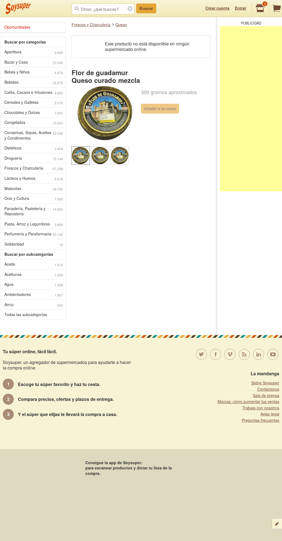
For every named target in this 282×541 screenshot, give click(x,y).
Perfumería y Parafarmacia (33, 234)
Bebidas (33, 82)
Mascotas (33, 188)
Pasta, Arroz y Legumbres (33, 224)
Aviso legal (270, 414)
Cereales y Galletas (33, 102)
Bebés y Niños (33, 72)
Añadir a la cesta (160, 108)
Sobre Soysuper (265, 382)
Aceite (33, 264)
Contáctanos (268, 389)
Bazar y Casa (33, 62)
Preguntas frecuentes (260, 420)
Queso (121, 24)
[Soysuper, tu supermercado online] (18, 8)
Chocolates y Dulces (33, 112)
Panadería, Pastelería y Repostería (33, 211)
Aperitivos (33, 52)
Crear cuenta (217, 8)
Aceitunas (33, 274)
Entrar (240, 8)
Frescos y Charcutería (91, 24)
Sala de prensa (266, 395)
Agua (33, 284)
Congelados (33, 122)
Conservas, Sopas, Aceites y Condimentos (33, 135)
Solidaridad (33, 244)
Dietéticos (33, 148)
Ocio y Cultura (33, 198)
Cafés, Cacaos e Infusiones (33, 92)
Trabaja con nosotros (260, 407)
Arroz (33, 305)
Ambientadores (33, 294)
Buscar (146, 8)
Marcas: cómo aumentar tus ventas (248, 401)
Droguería (33, 158)
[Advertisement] (251, 108)
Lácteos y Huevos (33, 178)
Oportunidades (17, 27)
